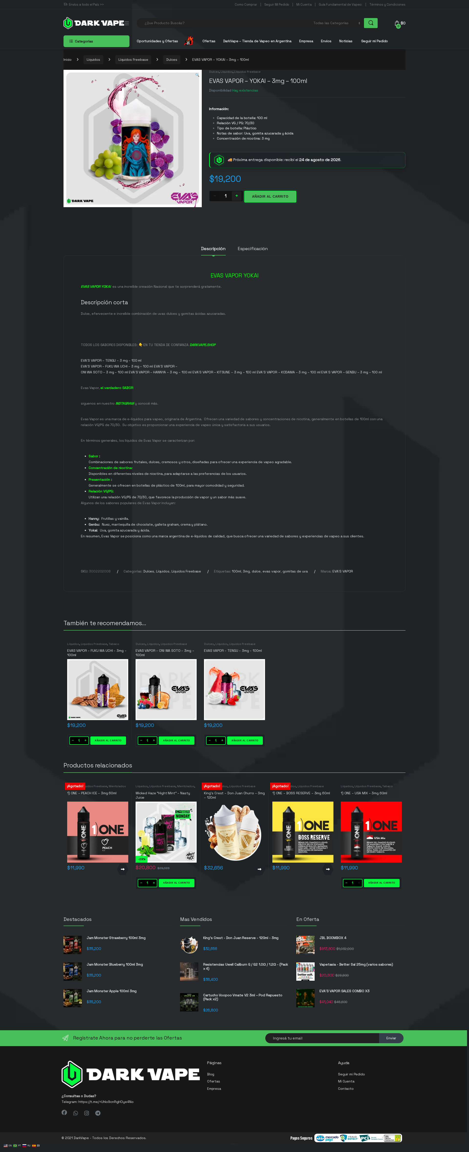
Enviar (391, 1038)
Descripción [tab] (213, 248)
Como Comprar (246, 4)
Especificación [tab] (253, 248)
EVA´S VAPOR (342, 571)
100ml (236, 571)
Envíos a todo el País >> (86, 4)
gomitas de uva (295, 571)
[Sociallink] (64, 1112)
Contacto (346, 1088)
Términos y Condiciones (387, 4)
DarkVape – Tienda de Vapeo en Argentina (257, 41)
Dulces (171, 59)
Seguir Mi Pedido (276, 4)
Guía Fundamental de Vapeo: (340, 4)
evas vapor (272, 571)
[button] (197, 75)
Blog (210, 1074)
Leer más (122, 869)
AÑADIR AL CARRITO (108, 740)
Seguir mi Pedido (374, 41)
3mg (246, 571)
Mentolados (117, 786)
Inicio (68, 59)
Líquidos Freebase (133, 59)
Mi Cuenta (304, 4)
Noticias (345, 41)
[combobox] (224, 23)
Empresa (306, 41)
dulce (256, 571)
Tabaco (114, 644)
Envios (326, 41)
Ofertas (209, 41)
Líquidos (93, 59)
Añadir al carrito (270, 196)
